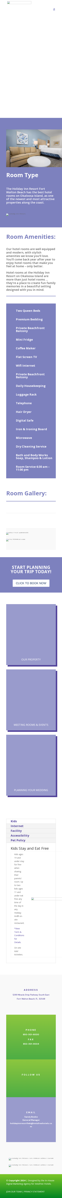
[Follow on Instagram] (28, 1080)
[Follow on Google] (39, 1080)
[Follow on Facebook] (22, 1080)
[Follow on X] (34, 1080)
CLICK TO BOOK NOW (31, 583)
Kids (14, 821)
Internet (17, 826)
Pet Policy (18, 840)
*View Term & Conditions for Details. (19, 935)
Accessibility (20, 835)
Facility (16, 831)
